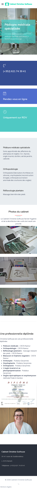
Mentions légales (6, 487)
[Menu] (3, 4)
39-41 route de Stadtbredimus (12, 456)
